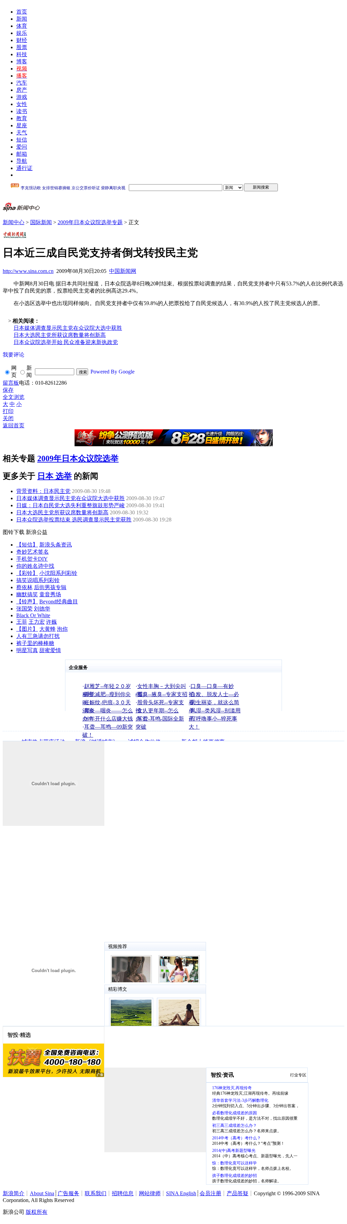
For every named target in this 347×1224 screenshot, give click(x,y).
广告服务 (68, 1193)
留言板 (11, 383)
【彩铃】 (27, 573)
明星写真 (27, 650)
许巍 (51, 622)
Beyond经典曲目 (58, 601)
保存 (8, 390)
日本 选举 (54, 476)
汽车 (21, 83)
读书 (21, 111)
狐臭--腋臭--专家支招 (162, 694)
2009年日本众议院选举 (78, 458)
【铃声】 (27, 601)
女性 (21, 104)
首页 (21, 12)
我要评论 (13, 355)
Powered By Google (112, 371)
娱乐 (21, 33)
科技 (21, 54)
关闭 (8, 418)
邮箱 (21, 154)
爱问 (21, 147)
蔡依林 (24, 587)
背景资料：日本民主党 (43, 491)
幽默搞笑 (27, 594)
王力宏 (36, 622)
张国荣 (24, 608)
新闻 (21, 19)
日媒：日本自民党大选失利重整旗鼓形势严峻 (70, 505)
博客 (21, 61)
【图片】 (27, 629)
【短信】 (27, 544)
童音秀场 (50, 594)
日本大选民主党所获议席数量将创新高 (60, 335)
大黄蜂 (47, 629)
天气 (21, 132)
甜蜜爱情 (50, 650)
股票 (21, 47)
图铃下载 (13, 532)
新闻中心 (13, 222)
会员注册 (210, 1193)
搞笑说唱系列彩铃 (38, 580)
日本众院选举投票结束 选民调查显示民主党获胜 (73, 519)
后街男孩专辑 (50, 587)
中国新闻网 (122, 271)
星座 (21, 125)
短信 (21, 140)
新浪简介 (13, 1193)
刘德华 (42, 608)
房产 (21, 90)
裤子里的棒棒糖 (35, 643)
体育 (21, 26)
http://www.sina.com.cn (28, 271)
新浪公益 (36, 532)
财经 (21, 40)
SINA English (181, 1193)
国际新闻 (41, 222)
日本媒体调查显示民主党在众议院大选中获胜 (68, 328)
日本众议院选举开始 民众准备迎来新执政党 (66, 342)
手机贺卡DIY (32, 559)
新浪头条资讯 (55, 544)
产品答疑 (237, 1193)
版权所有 (36, 1212)
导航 (21, 161)
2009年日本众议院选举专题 (90, 222)
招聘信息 (123, 1193)
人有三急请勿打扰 (38, 636)
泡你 (62, 629)
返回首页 (13, 425)
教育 (21, 118)
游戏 (21, 97)
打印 (8, 411)
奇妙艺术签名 (32, 552)
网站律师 (150, 1193)
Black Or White (33, 615)
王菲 (21, 622)
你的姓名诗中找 (35, 566)
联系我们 (95, 1193)
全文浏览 (13, 397)
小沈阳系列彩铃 (58, 573)
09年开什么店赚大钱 (108, 719)
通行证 (24, 168)
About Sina (42, 1193)
